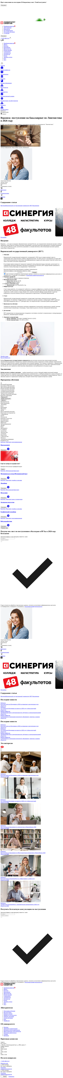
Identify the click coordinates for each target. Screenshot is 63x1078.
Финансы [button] (3, 438)
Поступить (3, 5)
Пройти (3, 469)
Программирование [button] (6, 424)
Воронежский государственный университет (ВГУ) (19, 205)
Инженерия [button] (4, 407)
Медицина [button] (3, 408)
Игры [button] (2, 426)
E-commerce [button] (4, 429)
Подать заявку (4, 539)
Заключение (36, 205)
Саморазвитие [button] (4, 414)
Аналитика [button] (3, 431)
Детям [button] (2, 410)
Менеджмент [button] (4, 428)
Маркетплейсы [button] (4, 421)
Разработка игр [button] (5, 440)
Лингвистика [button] (4, 432)
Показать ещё (4, 528)
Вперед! (34, 272)
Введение (3, 205)
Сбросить (3, 400)
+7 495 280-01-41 (5, 38)
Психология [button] (4, 417)
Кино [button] (2, 406)
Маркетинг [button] (3, 422)
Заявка (4, 1076)
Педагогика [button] (4, 435)
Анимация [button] (3, 433)
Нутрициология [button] (5, 401)
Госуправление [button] (5, 419)
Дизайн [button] (3, 425)
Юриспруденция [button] (5, 403)
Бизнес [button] (2, 415)
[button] (31, 384)
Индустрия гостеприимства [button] (8, 413)
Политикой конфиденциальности (35, 275)
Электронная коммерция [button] (7, 439)
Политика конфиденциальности (6, 1068)
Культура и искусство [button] (6, 418)
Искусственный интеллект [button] (8, 411)
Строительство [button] (4, 436)
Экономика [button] (4, 404)
